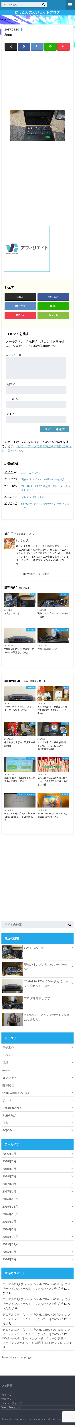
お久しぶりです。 (31, 472)
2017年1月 (9, 1191)
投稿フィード (9, 1399)
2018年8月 (9, 1168)
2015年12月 (10, 1236)
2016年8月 (9, 1221)
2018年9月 (9, 1161)
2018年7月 (9, 1176)
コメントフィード (11, 1403)
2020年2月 (9, 1153)
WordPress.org (10, 1407)
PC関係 (7, 1130)
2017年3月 (9, 1184)
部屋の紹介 (9, 1115)
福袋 (5, 1062)
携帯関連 (8, 1085)
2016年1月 (9, 1229)
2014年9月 (9, 1259)
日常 (5, 1122)
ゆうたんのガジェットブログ (37, 12)
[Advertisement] (37, 80)
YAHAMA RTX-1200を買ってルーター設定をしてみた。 (45, 488)
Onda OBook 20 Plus (15, 1092)
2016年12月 (10, 1199)
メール (12, 398)
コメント (13, 354)
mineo (6, 1070)
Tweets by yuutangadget (16, 1357)
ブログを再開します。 (34, 496)
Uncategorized (11, 1107)
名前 (10, 384)
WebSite (30, 573)
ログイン (6, 1394)
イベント (8, 1055)
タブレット (9, 1077)
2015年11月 (10, 1244)
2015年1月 (9, 1251)
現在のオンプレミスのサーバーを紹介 (43, 479)
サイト (10, 413)
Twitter (45, 573)
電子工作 (8, 1047)
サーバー (8, 1100)
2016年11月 (10, 1206)
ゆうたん (22, 540)
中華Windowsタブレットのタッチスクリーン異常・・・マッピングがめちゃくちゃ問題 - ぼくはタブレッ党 (37, 1338)
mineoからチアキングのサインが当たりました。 (45, 505)
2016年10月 (10, 1214)
